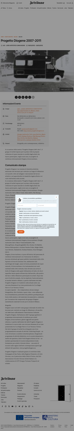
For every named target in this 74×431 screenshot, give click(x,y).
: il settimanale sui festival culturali (28, 222)
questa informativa (50, 226)
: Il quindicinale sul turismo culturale (28, 219)
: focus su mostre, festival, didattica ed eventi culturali (34, 211)
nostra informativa (37, 225)
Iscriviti (20, 231)
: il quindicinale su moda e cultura (28, 217)
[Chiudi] (56, 197)
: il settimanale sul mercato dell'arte (29, 213)
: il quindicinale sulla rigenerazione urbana (30, 215)
